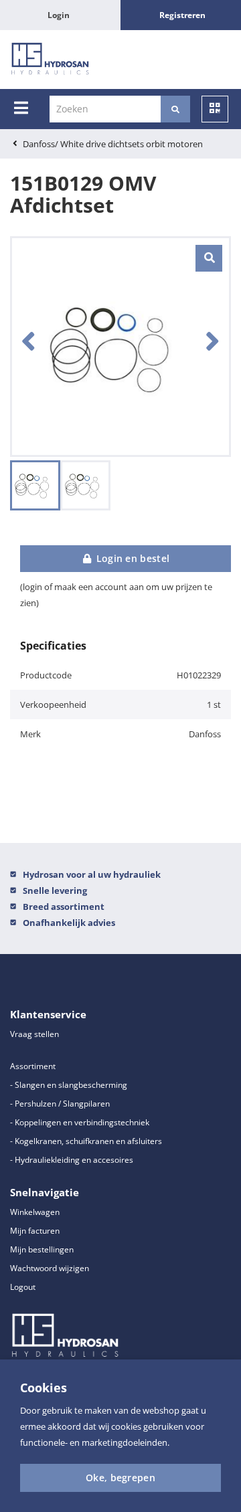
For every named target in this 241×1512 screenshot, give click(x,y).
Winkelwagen (35, 1212)
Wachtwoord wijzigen (49, 1268)
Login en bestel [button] (131, 558)
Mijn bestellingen (42, 1249)
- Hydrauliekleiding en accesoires (71, 1159)
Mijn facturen (35, 1230)
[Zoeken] (175, 109)
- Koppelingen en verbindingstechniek (79, 1122)
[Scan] (215, 109)
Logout (22, 1287)
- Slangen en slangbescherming (68, 1085)
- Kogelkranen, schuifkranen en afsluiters (86, 1141)
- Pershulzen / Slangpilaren (60, 1103)
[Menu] (21, 107)
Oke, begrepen (120, 1477)
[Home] (50, 59)
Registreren (182, 15)
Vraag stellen (34, 1034)
